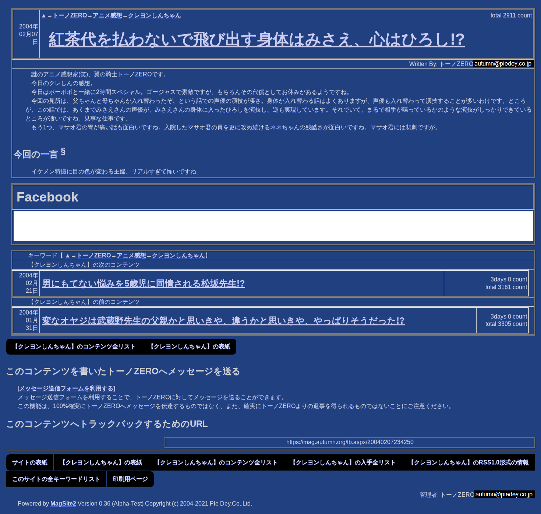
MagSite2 (63, 503)
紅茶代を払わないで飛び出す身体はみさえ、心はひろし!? (257, 39)
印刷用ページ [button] (130, 479)
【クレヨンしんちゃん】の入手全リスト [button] (343, 462)
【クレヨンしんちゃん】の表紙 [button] (189, 346)
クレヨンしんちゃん (154, 15)
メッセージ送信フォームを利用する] (67, 388)
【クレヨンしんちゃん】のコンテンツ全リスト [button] (74, 346)
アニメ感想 (107, 15)
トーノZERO (70, 15)
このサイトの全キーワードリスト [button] (56, 479)
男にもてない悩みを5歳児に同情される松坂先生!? (143, 283)
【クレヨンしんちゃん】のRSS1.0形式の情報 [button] (468, 462)
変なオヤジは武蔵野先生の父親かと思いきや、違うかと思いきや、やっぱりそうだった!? (223, 320)
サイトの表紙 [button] (29, 462)
